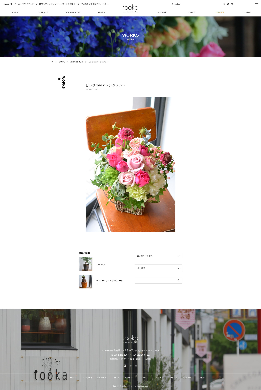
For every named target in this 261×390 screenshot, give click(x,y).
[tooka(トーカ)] (130, 8)
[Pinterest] (228, 4)
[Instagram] (224, 4)
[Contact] (232, 4)
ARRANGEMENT (92, 90)
